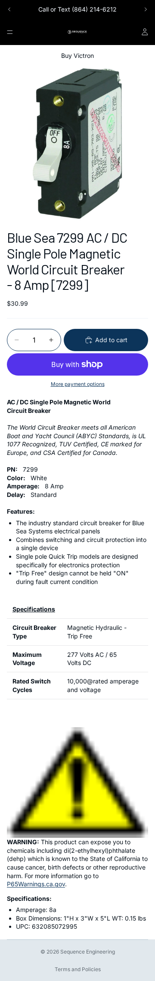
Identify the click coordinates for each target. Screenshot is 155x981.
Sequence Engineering (87, 951)
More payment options (78, 384)
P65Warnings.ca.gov (36, 884)
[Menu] (10, 32)
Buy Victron (77, 55)
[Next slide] (145, 9)
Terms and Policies (78, 969)
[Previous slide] (9, 9)
